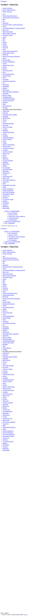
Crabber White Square (8, 132)
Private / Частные (7, 11)
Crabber (5, 143)
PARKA (5, 166)
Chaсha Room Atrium (8, 148)
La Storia (5, 128)
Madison (5, 88)
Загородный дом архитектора (11, 17)
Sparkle (5, 67)
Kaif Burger (6, 84)
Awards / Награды (7, 8)
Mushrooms (6, 171)
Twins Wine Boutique (8, 123)
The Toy (5, 120)
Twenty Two (6, 196)
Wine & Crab (6, 153)
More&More (6, 86)
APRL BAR (6, 111)
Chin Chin (5, 47)
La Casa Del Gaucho (8, 199)
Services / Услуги (13, 214)
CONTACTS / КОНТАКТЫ (12, 221)
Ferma (4, 141)
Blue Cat (5, 68)
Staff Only (5, 113)
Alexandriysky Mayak (8, 194)
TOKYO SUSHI (7, 139)
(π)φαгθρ (5, 107)
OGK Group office (7, 70)
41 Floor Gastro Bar (8, 160)
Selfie (4, 183)
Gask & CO (6, 181)
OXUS (4, 155)
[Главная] (3, 1)
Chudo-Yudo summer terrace (10, 51)
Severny (5, 134)
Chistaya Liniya (7, 146)
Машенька (5, 23)
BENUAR (5, 54)
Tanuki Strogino (7, 76)
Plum (4, 19)
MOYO (5, 44)
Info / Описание (12, 213)
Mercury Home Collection (9, 33)
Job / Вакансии (12, 219)
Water (4, 104)
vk (14, 225)
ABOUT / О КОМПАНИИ (12, 211)
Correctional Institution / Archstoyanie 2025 (14, 28)
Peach (4, 77)
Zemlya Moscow (7, 106)
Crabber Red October (8, 137)
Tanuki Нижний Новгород (10, 16)
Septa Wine (5, 93)
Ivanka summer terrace (8, 53)
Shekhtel (5, 201)
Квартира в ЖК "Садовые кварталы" (13, 24)
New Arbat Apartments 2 (9, 180)
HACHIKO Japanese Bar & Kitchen (12, 109)
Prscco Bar (5, 125)
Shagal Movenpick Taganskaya (11, 91)
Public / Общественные (9, 10)
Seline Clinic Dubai (8, 31)
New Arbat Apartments (8, 192)
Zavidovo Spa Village (8, 100)
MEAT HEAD (6, 118)
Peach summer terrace (8, 65)
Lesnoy (4, 37)
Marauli (5, 42)
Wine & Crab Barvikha (8, 144)
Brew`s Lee (6, 30)
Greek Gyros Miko (7, 127)
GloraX (5, 63)
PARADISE (6, 203)
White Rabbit (6, 208)
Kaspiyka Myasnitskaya (9, 61)
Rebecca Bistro (6, 60)
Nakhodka (5, 116)
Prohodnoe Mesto (7, 97)
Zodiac (4, 187)
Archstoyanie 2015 (7, 176)
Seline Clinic (6, 90)
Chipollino (5, 136)
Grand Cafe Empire (8, 151)
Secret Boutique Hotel (8, 74)
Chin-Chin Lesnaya (8, 35)
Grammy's (5, 204)
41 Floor (5, 174)
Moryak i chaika (7, 95)
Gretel (4, 121)
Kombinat (5, 130)
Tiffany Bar (6, 158)
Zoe (4, 83)
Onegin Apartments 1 (8, 190)
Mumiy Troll (6, 178)
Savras (4, 26)
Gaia (4, 14)
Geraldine (5, 150)
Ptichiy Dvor (6, 164)
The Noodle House (7, 169)
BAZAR (5, 157)
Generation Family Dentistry (10, 114)
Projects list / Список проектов (16, 216)
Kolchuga (5, 197)
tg (16, 225)
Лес (4, 21)
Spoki (4, 49)
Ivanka (4, 58)
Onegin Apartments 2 (8, 188)
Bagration (5, 102)
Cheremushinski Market (9, 98)
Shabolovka (6, 206)
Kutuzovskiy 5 (6, 173)
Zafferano (5, 46)
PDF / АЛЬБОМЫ (10, 223)
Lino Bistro (5, 79)
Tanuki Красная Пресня (9, 81)
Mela (4, 38)
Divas (4, 72)
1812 (4, 40)
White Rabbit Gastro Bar (9, 185)
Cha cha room (6, 167)
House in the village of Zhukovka (11, 56)
